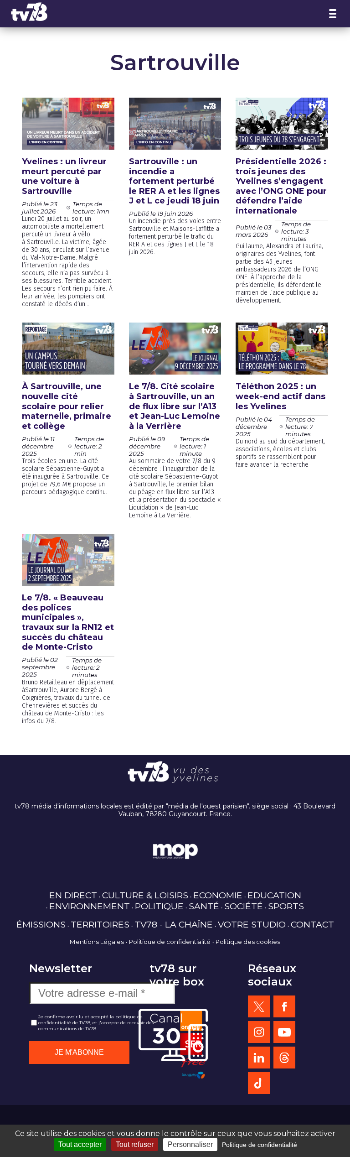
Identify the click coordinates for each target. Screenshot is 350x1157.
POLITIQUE (159, 906)
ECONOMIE (217, 895)
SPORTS (286, 906)
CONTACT (312, 924)
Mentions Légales (97, 941)
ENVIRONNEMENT (89, 906)
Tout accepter (80, 1144)
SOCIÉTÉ (243, 906)
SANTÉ (204, 906)
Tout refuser (135, 1144)
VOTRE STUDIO (252, 924)
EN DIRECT (73, 895)
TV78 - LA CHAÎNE (173, 924)
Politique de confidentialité (170, 941)
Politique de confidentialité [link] (259, 1144)
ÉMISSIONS (41, 924)
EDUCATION (274, 895)
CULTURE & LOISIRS (145, 895)
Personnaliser (190, 1144)
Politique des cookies (248, 941)
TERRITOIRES (100, 924)
